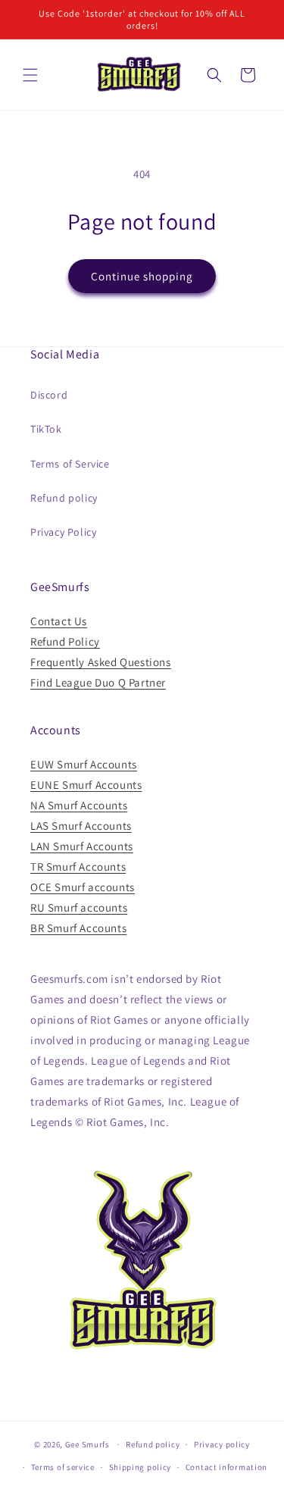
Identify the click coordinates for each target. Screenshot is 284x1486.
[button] (30, 75)
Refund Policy (65, 641)
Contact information (226, 1467)
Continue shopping (142, 276)
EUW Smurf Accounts (83, 764)
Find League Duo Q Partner (98, 682)
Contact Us (58, 621)
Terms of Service (70, 464)
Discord (48, 395)
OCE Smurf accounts (82, 887)
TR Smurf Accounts (78, 866)
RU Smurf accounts (78, 907)
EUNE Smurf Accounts (86, 784)
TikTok (46, 429)
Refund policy (64, 498)
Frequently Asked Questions (100, 662)
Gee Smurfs (87, 1444)
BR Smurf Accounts (78, 928)
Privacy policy (222, 1444)
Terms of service (63, 1467)
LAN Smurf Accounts (81, 846)
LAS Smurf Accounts (81, 825)
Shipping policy (140, 1467)
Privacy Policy (63, 532)
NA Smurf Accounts (78, 805)
